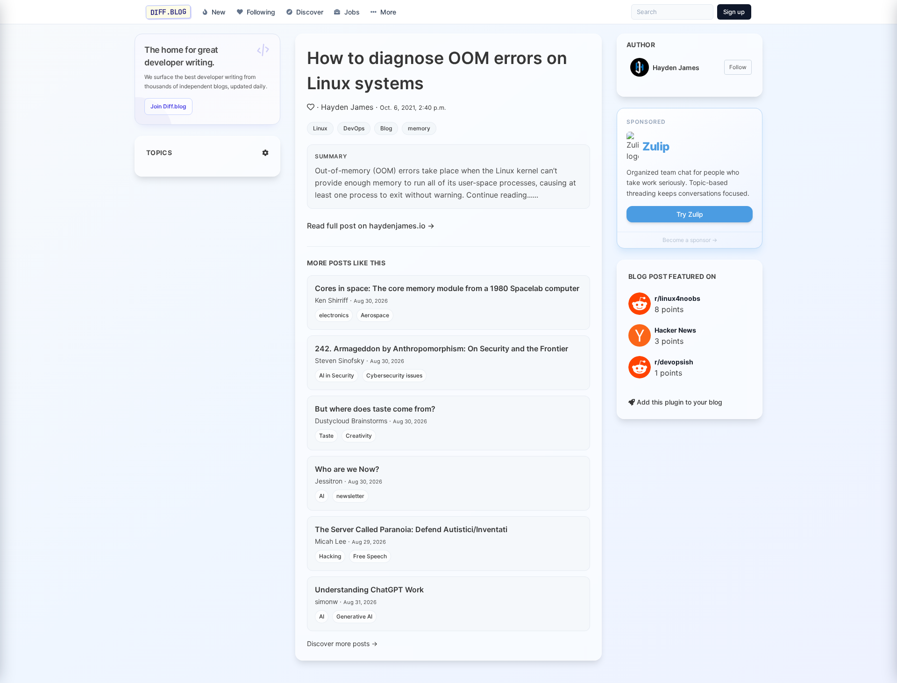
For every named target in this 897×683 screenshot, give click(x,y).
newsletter (350, 495)
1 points (668, 372)
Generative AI (354, 616)
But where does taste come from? (375, 408)
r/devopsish (674, 362)
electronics (334, 315)
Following (261, 12)
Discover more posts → (342, 643)
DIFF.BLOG (168, 12)
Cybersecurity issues (394, 375)
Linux (320, 128)
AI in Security (336, 375)
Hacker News (675, 330)
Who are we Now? (347, 469)
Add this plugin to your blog (678, 402)
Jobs (352, 12)
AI (321, 495)
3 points (669, 341)
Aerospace (375, 315)
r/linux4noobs (677, 298)
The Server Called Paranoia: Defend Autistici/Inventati (411, 529)
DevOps (353, 128)
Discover (309, 12)
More (388, 12)
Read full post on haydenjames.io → (370, 225)
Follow (738, 67)
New (219, 12)
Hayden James (347, 107)
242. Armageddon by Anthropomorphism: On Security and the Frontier (441, 348)
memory (419, 128)
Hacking (330, 556)
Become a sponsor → (689, 239)
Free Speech (370, 556)
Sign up (734, 11)
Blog (386, 128)
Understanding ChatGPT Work (369, 589)
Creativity (359, 435)
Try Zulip (689, 214)
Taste (326, 435)
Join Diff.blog (168, 106)
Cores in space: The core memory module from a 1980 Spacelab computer (447, 288)
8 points (669, 309)
